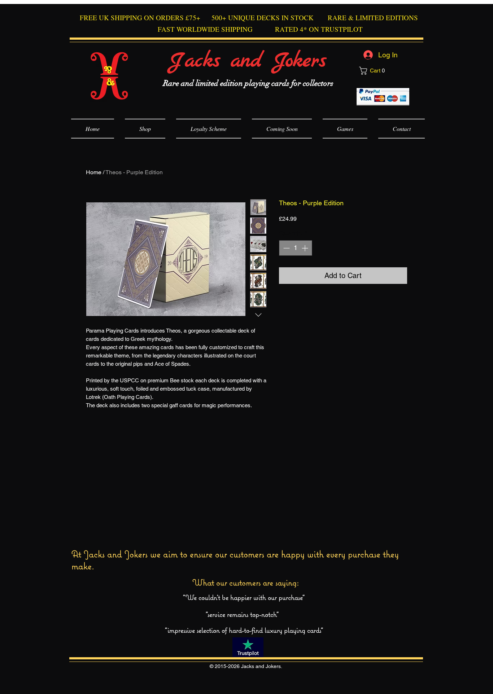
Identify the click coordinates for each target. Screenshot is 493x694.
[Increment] (305, 248)
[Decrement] (285, 248)
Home (93, 172)
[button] (384, 71)
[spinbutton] (295, 248)
